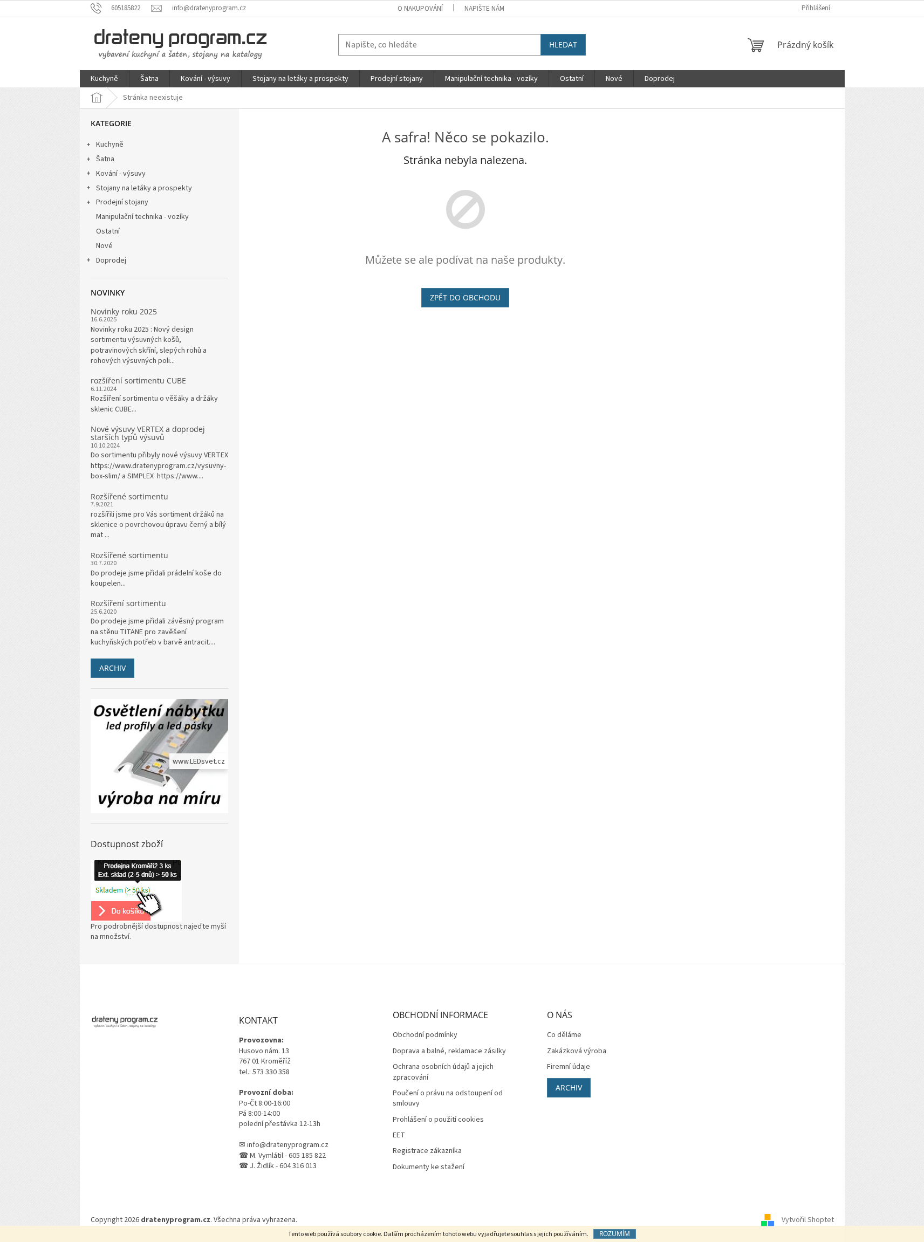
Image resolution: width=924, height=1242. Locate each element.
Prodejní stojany (122, 202)
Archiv (112, 668)
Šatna (105, 159)
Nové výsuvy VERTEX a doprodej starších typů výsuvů (148, 433)
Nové (104, 246)
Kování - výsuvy (121, 173)
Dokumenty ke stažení (428, 1167)
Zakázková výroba (576, 1051)
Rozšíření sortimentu (128, 603)
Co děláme (564, 1035)
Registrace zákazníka (427, 1151)
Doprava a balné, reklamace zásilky (449, 1051)
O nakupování (420, 8)
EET (399, 1135)
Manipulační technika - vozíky (142, 216)
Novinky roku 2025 (124, 311)
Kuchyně (110, 144)
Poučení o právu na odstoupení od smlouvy (448, 1098)
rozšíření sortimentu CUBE (138, 380)
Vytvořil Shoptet (808, 1219)
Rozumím (614, 1233)
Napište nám (484, 8)
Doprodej (111, 260)
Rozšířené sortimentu (129, 496)
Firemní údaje (568, 1067)
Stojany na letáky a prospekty (144, 188)
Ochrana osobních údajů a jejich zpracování (443, 1072)
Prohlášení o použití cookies (438, 1120)
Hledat (563, 44)
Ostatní (108, 231)
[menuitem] (104, 78)
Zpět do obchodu (465, 297)
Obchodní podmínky (425, 1035)
